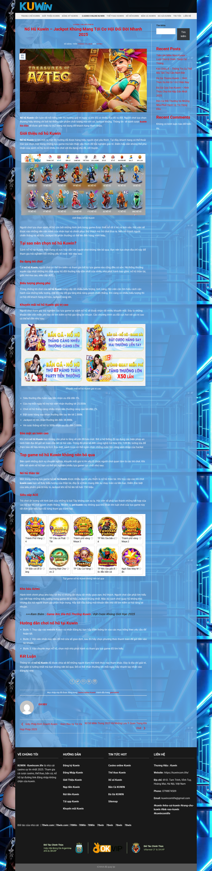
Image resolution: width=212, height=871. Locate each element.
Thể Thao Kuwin (115, 16)
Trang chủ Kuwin (30, 16)
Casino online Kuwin (93, 16)
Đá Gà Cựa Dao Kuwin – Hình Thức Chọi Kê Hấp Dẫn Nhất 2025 (172, 91)
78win (100, 825)
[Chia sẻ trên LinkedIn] (94, 681)
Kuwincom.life (35, 765)
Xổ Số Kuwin (132, 16)
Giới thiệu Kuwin (51, 16)
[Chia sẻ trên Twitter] (77, 681)
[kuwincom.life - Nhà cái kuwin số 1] (36, 6)
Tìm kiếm (160, 25)
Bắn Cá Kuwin (148, 16)
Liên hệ (187, 16)
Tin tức (177, 16)
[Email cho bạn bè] (83, 681)
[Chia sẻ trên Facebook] (72, 681)
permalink (114, 692)
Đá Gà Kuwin (164, 16)
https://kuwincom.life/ (176, 772)
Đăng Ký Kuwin (70, 16)
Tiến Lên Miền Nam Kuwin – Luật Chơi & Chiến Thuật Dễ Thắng (171, 59)
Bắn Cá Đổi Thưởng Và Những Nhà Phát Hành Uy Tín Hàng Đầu (172, 105)
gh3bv (100, 44)
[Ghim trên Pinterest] (89, 681)
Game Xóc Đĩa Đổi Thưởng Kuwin (68, 614)
